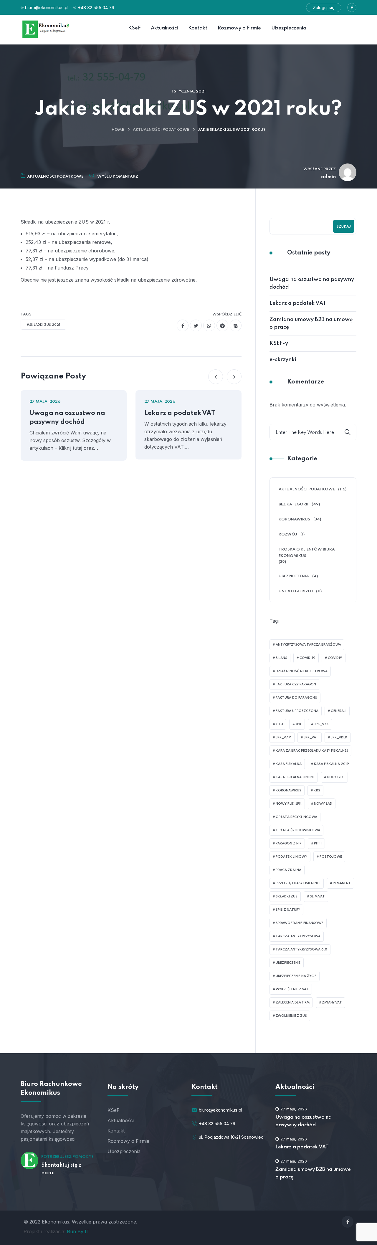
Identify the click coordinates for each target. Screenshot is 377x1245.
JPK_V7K (321, 724)
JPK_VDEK (339, 737)
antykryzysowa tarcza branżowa (308, 645)
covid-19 (307, 658)
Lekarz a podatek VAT (179, 413)
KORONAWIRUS (294, 519)
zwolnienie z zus (291, 1016)
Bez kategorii (293, 504)
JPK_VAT (311, 737)
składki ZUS (286, 896)
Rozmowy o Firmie (128, 1141)
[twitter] (196, 325)
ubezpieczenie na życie (296, 976)
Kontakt (116, 1131)
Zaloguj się (324, 7)
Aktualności (121, 1120)
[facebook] (182, 325)
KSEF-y (278, 343)
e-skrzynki (282, 359)
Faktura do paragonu (296, 698)
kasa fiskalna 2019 (331, 764)
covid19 (335, 658)
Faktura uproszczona (297, 711)
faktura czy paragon (296, 684)
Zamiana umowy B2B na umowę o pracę (311, 323)
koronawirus (288, 790)
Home (118, 130)
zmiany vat (332, 1002)
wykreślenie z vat (292, 989)
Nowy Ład (323, 804)
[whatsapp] (209, 325)
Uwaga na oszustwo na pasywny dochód (67, 417)
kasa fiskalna (289, 764)
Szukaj (344, 227)
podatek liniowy (291, 857)
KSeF (114, 1110)
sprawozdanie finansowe (299, 923)
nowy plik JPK (289, 804)
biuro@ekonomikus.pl (46, 7)
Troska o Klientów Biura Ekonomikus (307, 553)
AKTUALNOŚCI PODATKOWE (161, 130)
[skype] (236, 325)
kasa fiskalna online (295, 777)
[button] (215, 376)
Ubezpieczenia (294, 576)
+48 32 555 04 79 (96, 7)
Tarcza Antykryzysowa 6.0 (301, 949)
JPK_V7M (283, 737)
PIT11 (318, 843)
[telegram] (222, 325)
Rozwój (288, 534)
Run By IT (78, 1231)
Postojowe (331, 857)
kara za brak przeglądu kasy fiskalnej (312, 751)
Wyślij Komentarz (117, 176)
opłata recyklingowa (296, 817)
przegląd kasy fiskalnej (298, 883)
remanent (342, 883)
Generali (338, 711)
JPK (298, 724)
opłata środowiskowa (298, 830)
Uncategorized (296, 591)
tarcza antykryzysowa (298, 936)
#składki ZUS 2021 (43, 325)
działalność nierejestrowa (302, 671)
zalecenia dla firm (293, 1002)
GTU (279, 724)
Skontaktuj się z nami (61, 1169)
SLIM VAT (317, 896)
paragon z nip (289, 843)
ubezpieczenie (288, 963)
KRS (317, 790)
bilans (281, 658)
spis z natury (288, 910)
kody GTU (336, 777)
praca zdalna (288, 870)
